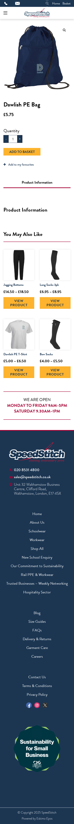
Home (56, 3)
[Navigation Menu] (5, 13)
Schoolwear (37, 531)
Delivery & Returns (37, 639)
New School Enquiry (37, 557)
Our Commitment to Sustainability (37, 566)
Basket (66, 3)
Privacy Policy (37, 694)
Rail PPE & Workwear (37, 574)
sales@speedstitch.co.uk (32, 477)
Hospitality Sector (37, 592)
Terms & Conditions (37, 686)
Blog (37, 613)
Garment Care (37, 647)
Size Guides (37, 621)
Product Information (37, 182)
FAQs (37, 630)
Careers (37, 656)
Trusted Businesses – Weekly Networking (37, 583)
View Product (19, 303)
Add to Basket (22, 151)
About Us (37, 522)
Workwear (37, 540)
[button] (64, 30)
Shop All (37, 548)
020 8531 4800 (26, 470)
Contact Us (37, 677)
